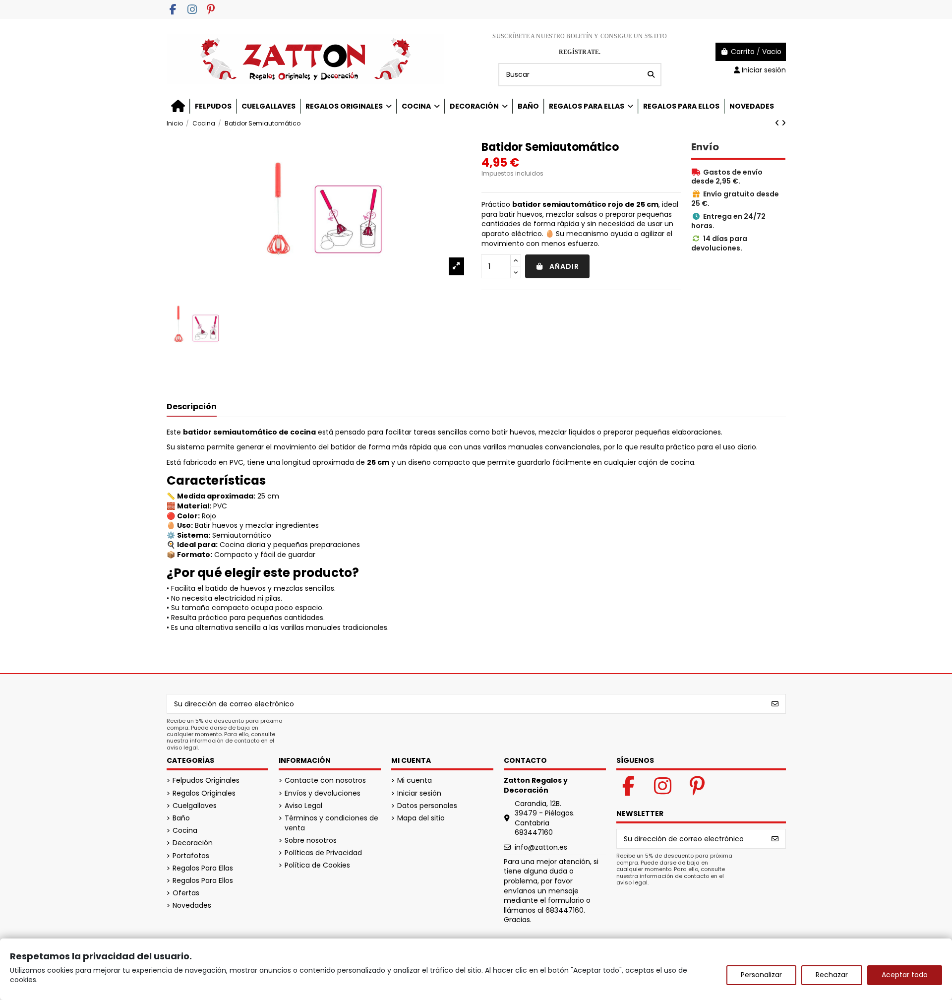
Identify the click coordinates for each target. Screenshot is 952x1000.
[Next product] (783, 123)
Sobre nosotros (311, 840)
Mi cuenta (414, 780)
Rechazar (832, 975)
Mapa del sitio (421, 818)
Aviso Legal (303, 806)
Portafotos (191, 856)
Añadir (564, 266)
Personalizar (761, 975)
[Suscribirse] (775, 703)
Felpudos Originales (206, 780)
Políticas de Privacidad (323, 853)
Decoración (193, 843)
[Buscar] (651, 74)
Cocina (185, 830)
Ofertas (186, 893)
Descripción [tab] (192, 407)
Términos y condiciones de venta (331, 823)
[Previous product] (778, 123)
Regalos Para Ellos (203, 880)
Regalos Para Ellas (203, 868)
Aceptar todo (905, 975)
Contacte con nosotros (325, 780)
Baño (181, 818)
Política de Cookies (317, 865)
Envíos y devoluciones (322, 793)
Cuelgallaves (195, 806)
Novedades (192, 905)
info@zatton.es (541, 847)
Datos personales (427, 806)
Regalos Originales (204, 793)
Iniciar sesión (419, 793)
